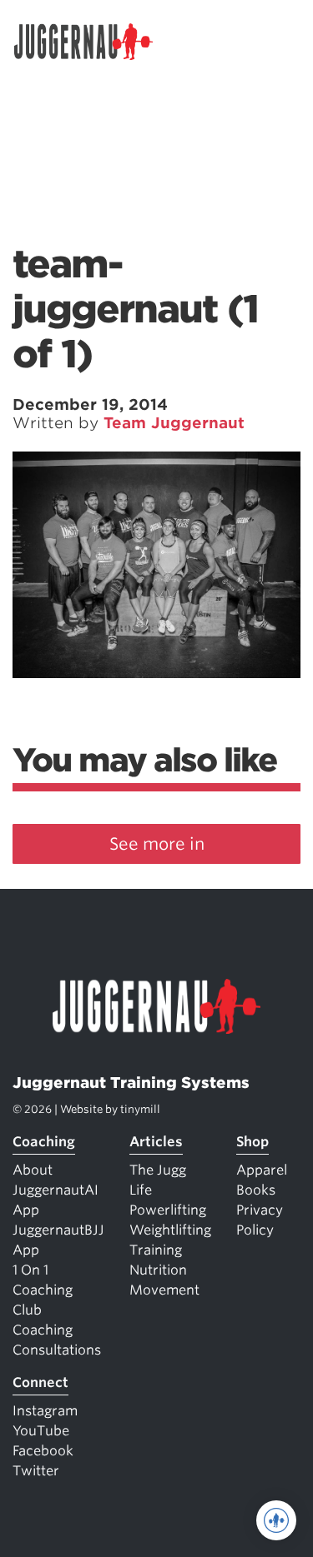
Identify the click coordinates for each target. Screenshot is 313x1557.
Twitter (36, 1471)
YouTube (41, 1431)
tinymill (140, 1109)
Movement (164, 1290)
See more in (156, 844)
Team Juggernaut (174, 423)
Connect (40, 1382)
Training (155, 1250)
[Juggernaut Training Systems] (91, 42)
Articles (156, 1142)
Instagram (45, 1411)
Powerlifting (167, 1210)
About (33, 1170)
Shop (252, 1142)
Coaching (44, 1142)
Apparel (261, 1170)
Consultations (57, 1350)
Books (255, 1190)
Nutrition (158, 1270)
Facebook (43, 1451)
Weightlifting (170, 1230)
